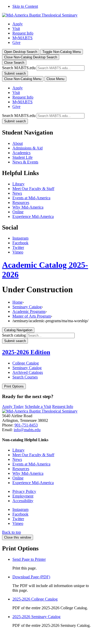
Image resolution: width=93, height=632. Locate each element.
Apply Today (13, 406)
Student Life (22, 157)
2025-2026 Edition (26, 352)
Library (18, 184)
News (17, 193)
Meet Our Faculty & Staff (33, 188)
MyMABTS (22, 38)
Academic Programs (28, 311)
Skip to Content (25, 6)
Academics (21, 153)
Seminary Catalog (27, 307)
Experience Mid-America (33, 216)
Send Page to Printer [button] (29, 559)
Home (17, 302)
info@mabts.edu (27, 430)
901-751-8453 (26, 425)
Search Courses (25, 377)
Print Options (14, 386)
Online (18, 212)
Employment (22, 496)
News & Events (25, 162)
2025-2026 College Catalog (35, 599)
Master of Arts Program (31, 316)
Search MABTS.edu (19, 68)
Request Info (22, 33)
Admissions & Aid (27, 148)
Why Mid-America (27, 207)
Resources (20, 202)
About (17, 143)
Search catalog (14, 335)
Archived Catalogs (27, 372)
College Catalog (25, 363)
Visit (16, 28)
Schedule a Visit (38, 406)
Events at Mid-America (31, 198)
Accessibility (22, 501)
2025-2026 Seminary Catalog (36, 616)
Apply (17, 24)
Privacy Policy (24, 491)
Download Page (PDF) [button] (31, 577)
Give (16, 42)
